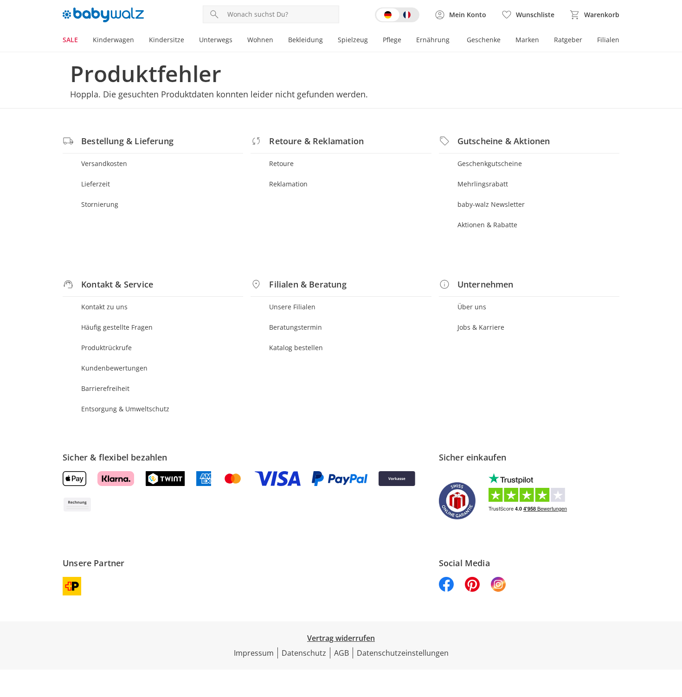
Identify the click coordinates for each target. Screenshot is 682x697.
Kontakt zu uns (104, 306)
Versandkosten (104, 163)
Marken (527, 39)
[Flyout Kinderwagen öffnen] (138, 41)
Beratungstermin (295, 327)
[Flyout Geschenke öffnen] (504, 41)
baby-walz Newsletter (491, 204)
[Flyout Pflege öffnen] (405, 41)
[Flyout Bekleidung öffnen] (326, 41)
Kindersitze (166, 39)
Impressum (254, 653)
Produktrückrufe (106, 347)
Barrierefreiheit (105, 388)
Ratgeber (568, 39)
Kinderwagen (113, 39)
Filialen (608, 39)
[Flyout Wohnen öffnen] (277, 41)
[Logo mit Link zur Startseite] (103, 14)
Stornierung (99, 204)
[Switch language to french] (397, 15)
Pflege (392, 39)
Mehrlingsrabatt (482, 183)
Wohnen (260, 39)
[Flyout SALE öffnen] (81, 41)
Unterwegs (215, 39)
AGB (341, 653)
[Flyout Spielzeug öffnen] (371, 41)
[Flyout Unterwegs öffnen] (236, 41)
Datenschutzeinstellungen (403, 653)
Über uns (471, 306)
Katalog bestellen (296, 347)
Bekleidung (305, 39)
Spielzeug (353, 39)
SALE (70, 39)
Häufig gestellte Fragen (117, 327)
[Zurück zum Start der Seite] (671, 630)
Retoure (281, 163)
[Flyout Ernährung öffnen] (453, 41)
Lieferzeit (95, 183)
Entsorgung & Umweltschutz (125, 408)
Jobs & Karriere (480, 327)
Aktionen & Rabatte (487, 224)
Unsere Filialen (292, 306)
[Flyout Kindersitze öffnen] (188, 41)
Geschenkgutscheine (489, 163)
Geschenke (484, 39)
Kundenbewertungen (114, 368)
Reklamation (288, 183)
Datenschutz (304, 653)
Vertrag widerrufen (341, 638)
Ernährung (433, 39)
